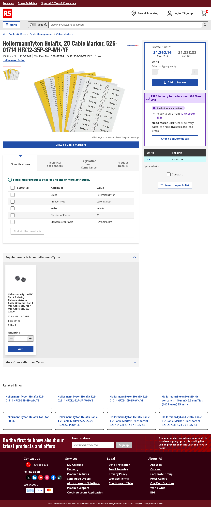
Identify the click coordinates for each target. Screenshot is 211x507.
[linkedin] (34, 477)
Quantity (14, 332)
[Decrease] (155, 72)
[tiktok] (59, 477)
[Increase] (194, 72)
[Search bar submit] (204, 25)
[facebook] (53, 477)
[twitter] (28, 477)
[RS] (7, 13)
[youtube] (40, 477)
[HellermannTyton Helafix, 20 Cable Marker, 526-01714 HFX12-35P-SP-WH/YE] (80, 99)
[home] (4, 34)
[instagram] (47, 477)
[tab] (20, 163)
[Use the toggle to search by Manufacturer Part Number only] (45, 24)
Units (155, 62)
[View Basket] (204, 13)
